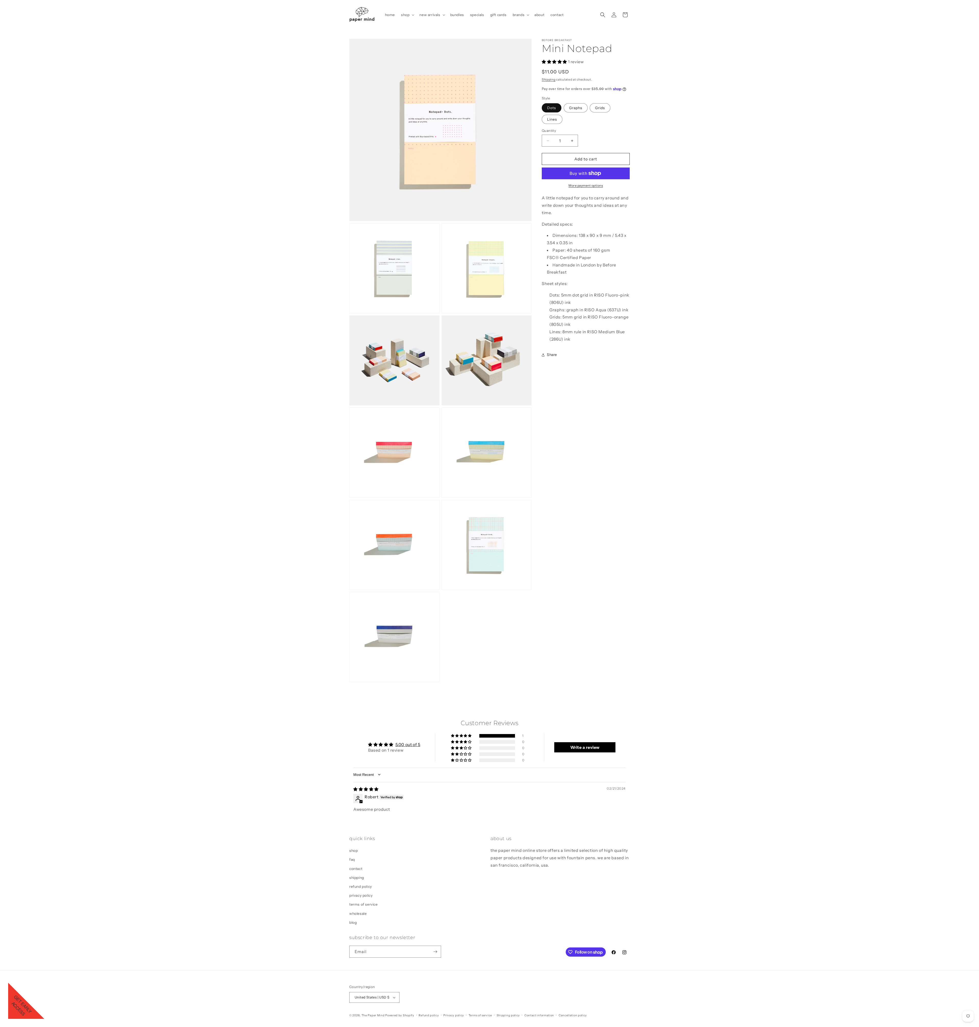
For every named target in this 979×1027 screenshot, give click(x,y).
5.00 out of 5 (407, 744)
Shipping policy (508, 1015)
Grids (600, 108)
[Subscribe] (435, 952)
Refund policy (429, 1015)
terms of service (363, 904)
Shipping (549, 79)
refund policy (360, 886)
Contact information (539, 1015)
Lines (552, 119)
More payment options (586, 185)
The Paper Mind (373, 1015)
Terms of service (480, 1015)
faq (352, 859)
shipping (356, 877)
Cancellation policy (573, 1015)
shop (353, 850)
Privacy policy (453, 1015)
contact (355, 868)
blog (353, 922)
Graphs (575, 108)
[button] (407, 14)
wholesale (358, 913)
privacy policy (360, 895)
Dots (551, 108)
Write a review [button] (585, 747)
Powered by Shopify (399, 1015)
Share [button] (552, 354)
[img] (366, 789)
